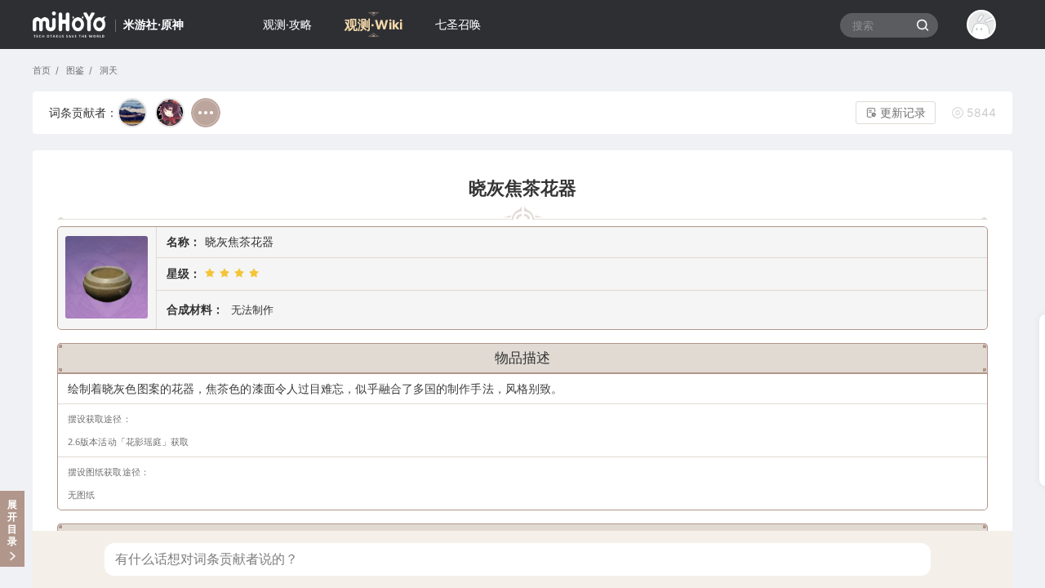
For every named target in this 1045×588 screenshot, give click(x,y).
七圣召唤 (458, 24)
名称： (184, 241)
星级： (184, 273)
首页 (42, 70)
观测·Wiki (373, 24)
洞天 (107, 70)
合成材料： (195, 309)
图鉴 (73, 70)
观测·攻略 (287, 24)
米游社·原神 (153, 24)
